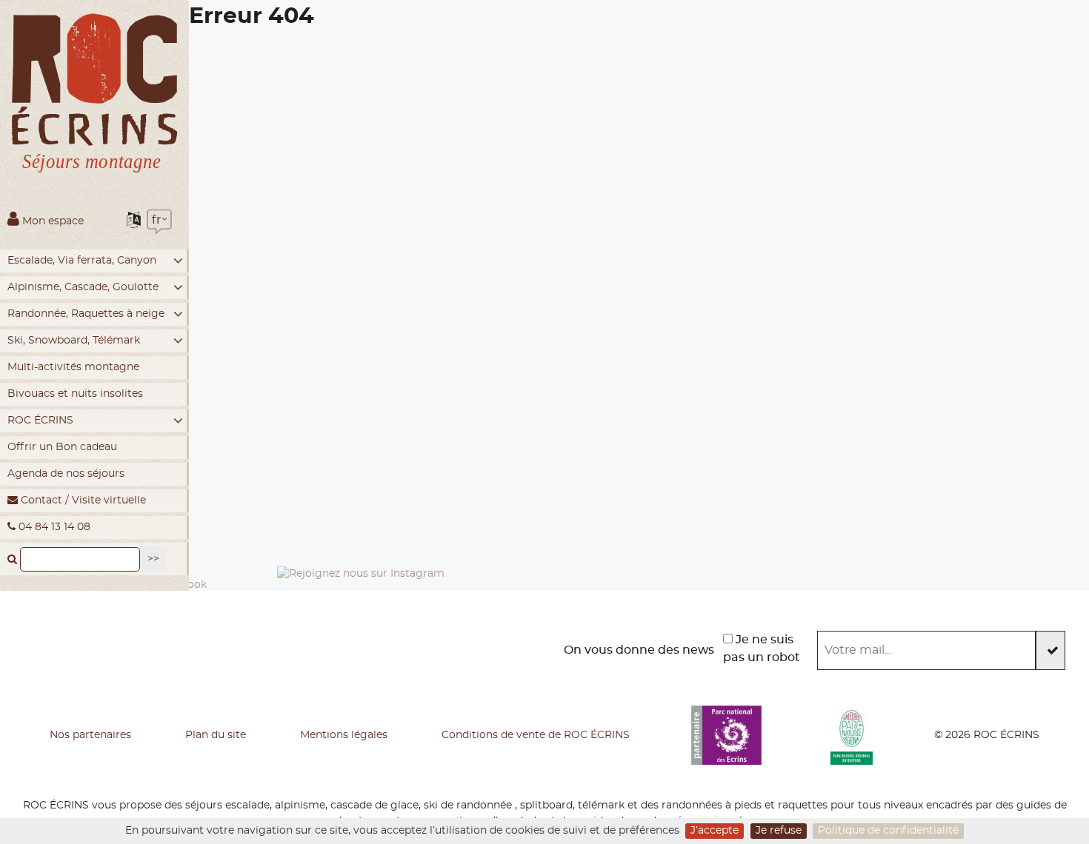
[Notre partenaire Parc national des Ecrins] (726, 735)
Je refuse (779, 830)
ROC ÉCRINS (40, 420)
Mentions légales (343, 735)
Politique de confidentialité (888, 830)
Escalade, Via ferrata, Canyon (81, 260)
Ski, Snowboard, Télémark (73, 340)
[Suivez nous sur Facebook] (134, 650)
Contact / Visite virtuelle (82, 500)
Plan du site (215, 735)
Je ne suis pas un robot (761, 648)
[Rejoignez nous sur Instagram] (361, 650)
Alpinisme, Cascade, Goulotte (83, 287)
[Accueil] (94, 97)
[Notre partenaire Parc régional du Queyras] (851, 735)
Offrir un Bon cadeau (62, 447)
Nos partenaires (90, 735)
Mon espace (51, 221)
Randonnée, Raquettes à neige (85, 314)
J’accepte (714, 830)
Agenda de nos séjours (65, 474)
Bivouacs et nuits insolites (75, 394)
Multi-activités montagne (73, 367)
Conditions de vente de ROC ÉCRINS (536, 735)
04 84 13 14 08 (53, 527)
